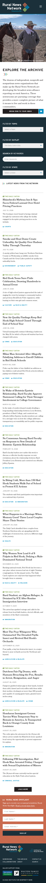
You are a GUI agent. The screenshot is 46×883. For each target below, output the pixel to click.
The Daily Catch (12, 196)
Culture (8, 305)
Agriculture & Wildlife (14, 659)
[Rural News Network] (16, 7)
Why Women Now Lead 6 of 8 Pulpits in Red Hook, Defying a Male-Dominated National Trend (23, 557)
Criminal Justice (12, 780)
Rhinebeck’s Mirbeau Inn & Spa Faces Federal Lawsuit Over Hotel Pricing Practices (21, 203)
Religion (23, 583)
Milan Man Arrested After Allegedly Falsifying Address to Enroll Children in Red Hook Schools (23, 357)
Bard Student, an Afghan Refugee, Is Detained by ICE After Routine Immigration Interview (23, 599)
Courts (8, 226)
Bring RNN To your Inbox (20, 111)
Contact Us (36, 859)
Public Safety (26, 266)
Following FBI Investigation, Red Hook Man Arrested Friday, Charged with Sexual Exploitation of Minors (23, 762)
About (19, 862)
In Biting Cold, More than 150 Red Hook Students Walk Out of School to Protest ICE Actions (22, 483)
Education (17, 341)
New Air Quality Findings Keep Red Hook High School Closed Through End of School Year (22, 321)
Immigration (22, 502)
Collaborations (9, 862)
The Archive (22, 859)
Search (35, 862)
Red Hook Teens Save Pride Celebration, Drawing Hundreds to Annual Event (22, 281)
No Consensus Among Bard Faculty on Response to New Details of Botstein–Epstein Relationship (22, 442)
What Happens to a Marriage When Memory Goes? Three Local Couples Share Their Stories (22, 517)
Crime (7, 341)
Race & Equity (21, 305)
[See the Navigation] (40, 6)
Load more (23, 789)
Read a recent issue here (25, 805)
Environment (10, 266)
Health (8, 541)
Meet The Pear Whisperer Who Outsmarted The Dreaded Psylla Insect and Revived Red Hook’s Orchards (20, 637)
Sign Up (23, 833)
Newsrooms (7, 859)
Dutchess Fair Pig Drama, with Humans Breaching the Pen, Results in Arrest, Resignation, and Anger (23, 675)
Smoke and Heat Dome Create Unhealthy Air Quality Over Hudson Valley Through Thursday (22, 242)
